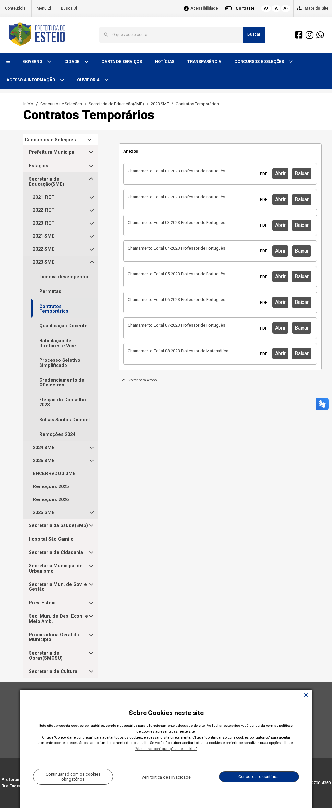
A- (285, 8)
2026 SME (43, 512)
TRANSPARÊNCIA (204, 61)
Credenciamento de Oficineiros (61, 382)
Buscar (253, 34)
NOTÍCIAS (164, 61)
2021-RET (43, 197)
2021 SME (43, 236)
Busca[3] (69, 8)
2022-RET (43, 210)
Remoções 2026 (51, 499)
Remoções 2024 (57, 434)
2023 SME (160, 103)
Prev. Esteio (42, 602)
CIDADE (72, 61)
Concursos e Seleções (61, 103)
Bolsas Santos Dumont (64, 420)
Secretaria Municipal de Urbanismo (56, 568)
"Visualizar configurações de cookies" (166, 749)
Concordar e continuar (259, 776)
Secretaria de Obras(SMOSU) (46, 656)
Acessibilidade (204, 8)
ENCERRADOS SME (54, 473)
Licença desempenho (63, 277)
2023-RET (43, 223)
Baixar (302, 173)
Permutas (50, 291)
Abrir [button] (280, 173)
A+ (266, 8)
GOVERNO (33, 61)
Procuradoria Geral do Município (54, 637)
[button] (8, 62)
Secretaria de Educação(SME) (116, 103)
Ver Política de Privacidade (166, 777)
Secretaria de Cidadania (56, 552)
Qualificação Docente (63, 326)
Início (28, 103)
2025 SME (43, 460)
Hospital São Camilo (51, 539)
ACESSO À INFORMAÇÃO (31, 79)
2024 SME (43, 447)
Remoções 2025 (51, 486)
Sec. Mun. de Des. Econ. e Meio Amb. (58, 619)
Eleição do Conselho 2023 (62, 402)
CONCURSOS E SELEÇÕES (259, 61)
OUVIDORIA (89, 79)
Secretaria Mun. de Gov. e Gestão (58, 587)
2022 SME (43, 249)
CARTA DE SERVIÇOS (121, 61)
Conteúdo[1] (16, 8)
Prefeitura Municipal (52, 152)
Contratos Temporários (197, 103)
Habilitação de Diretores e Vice (57, 343)
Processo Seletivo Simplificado (59, 363)
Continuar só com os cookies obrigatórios (73, 776)
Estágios (38, 165)
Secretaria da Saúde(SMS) (58, 525)
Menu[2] (44, 8)
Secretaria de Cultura (53, 671)
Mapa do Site (317, 8)
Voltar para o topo (141, 380)
